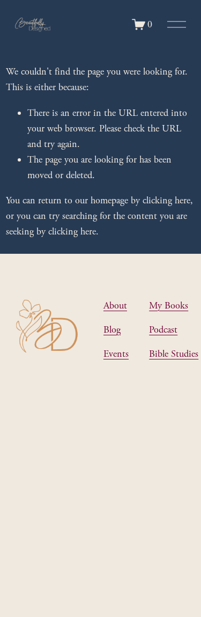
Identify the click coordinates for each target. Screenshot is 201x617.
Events (116, 354)
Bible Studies (173, 354)
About (115, 305)
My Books (168, 305)
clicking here (166, 200)
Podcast (163, 330)
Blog (112, 330)
